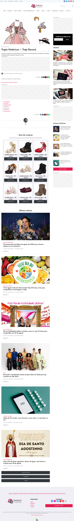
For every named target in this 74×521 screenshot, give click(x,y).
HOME (10, 493)
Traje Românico (6, 101)
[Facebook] (64, 1)
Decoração (55, 10)
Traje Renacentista (7, 104)
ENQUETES (21, 493)
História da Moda (5, 46)
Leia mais (6, 251)
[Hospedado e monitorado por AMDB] (37, 520)
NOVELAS (37, 493)
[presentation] (25, 226)
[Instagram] (69, 1)
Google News (10, 1)
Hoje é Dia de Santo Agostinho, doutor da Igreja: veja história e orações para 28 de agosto (24, 462)
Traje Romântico (6, 111)
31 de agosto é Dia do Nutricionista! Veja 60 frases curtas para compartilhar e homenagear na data (24, 289)
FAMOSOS (31, 493)
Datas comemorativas (7, 285)
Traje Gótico (5, 103)
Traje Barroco (6, 108)
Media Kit (32, 503)
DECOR (54, 493)
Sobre (2, 1)
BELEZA (46, 493)
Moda (4, 372)
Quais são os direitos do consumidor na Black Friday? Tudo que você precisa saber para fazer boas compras (62, 83)
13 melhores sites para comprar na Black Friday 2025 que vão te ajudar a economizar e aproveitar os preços (63, 102)
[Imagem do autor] (2, 73)
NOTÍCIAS (26, 493)
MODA (41, 493)
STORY (63, 493)
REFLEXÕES (59, 493)
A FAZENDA (15, 493)
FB (5, 73)
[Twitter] (66, 1)
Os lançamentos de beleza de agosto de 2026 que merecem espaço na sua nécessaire (23, 245)
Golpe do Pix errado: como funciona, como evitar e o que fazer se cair (25, 419)
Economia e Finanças (7, 416)
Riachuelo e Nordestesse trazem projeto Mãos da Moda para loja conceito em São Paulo (24, 375)
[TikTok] (73, 1)
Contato (20, 1)
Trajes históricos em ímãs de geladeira (9, 82)
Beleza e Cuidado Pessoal (8, 242)
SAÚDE (49, 493)
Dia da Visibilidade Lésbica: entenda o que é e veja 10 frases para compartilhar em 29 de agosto (25, 332)
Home (4, 10)
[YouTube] (71, 1)
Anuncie (5, 1)
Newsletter (16, 1)
